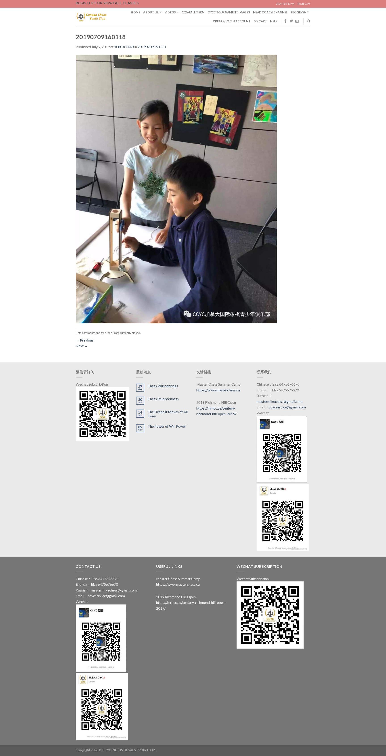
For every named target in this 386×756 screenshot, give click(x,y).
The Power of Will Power (167, 426)
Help (273, 21)
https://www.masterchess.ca (218, 390)
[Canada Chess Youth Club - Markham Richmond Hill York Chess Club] (91, 16)
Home (135, 12)
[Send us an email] (297, 21)
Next (82, 346)
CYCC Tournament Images (229, 12)
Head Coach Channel (270, 12)
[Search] (308, 21)
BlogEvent (304, 4)
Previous (84, 340)
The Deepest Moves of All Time (168, 414)
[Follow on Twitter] (291, 21)
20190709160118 (152, 47)
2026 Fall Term (285, 4)
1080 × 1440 (124, 47)
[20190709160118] (176, 188)
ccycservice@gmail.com (287, 407)
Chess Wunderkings (163, 386)
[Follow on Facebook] (285, 21)
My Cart (260, 21)
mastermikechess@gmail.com (279, 401)
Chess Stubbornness (163, 399)
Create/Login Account (231, 21)
